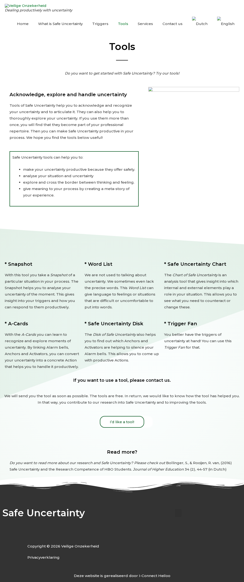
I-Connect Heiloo (154, 575)
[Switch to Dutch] (199, 24)
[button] (178, 513)
